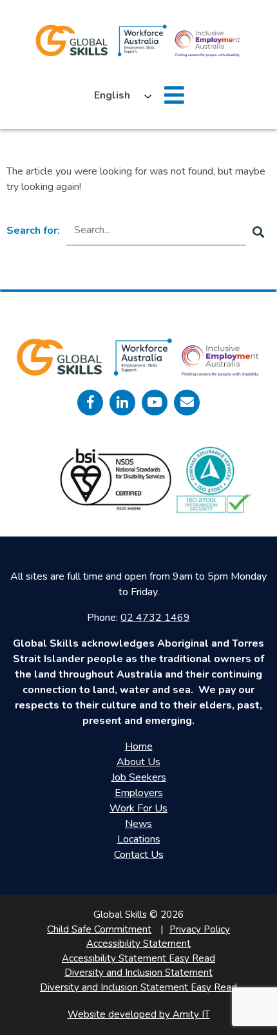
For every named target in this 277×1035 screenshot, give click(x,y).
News (138, 824)
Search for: (33, 230)
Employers (139, 793)
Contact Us (139, 855)
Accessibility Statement (138, 943)
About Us (138, 762)
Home (139, 746)
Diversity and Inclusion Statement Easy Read (138, 987)
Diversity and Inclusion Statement (138, 972)
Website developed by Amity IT (139, 1014)
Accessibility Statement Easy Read (138, 958)
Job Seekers (138, 777)
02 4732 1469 (155, 618)
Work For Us (138, 808)
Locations (138, 839)
